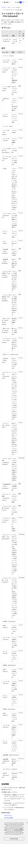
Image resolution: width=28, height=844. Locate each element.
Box (9, 7)
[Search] (16, 2)
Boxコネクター (8, 815)
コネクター (3, 7)
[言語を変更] (18, 2)
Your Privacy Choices (19, 829)
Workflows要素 (8, 817)
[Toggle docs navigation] (2, 2)
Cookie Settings (14, 838)
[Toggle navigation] (26, 2)
